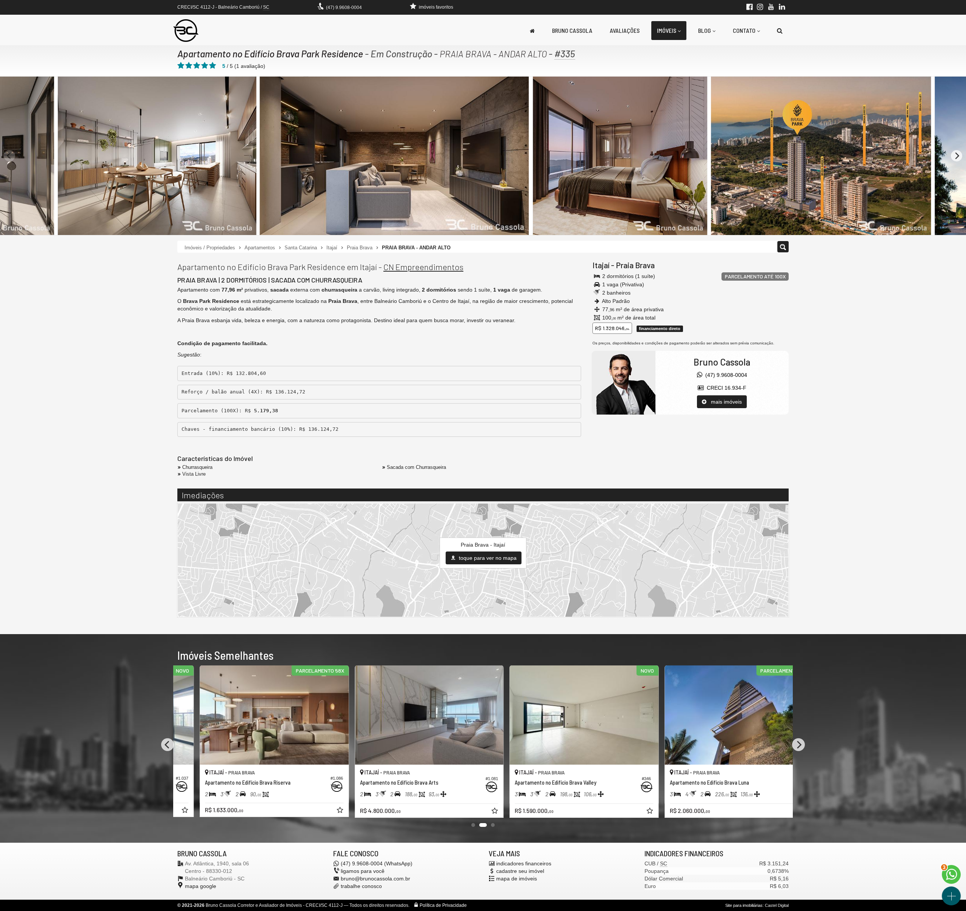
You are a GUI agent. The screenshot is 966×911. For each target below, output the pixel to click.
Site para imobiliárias (744, 905)
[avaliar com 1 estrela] (181, 65)
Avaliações (625, 30)
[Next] (956, 155)
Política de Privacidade (443, 905)
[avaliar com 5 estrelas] (212, 65)
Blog (704, 30)
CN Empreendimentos (423, 267)
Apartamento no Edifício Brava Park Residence (270, 53)
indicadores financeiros (523, 863)
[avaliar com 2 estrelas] (188, 65)
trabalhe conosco (361, 886)
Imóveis (666, 30)
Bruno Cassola (572, 30)
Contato (744, 30)
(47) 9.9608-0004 (344, 7)
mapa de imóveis (516, 879)
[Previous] (9, 155)
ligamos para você (363, 871)
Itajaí (600, 265)
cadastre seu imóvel (520, 871)
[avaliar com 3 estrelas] (196, 65)
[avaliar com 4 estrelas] (204, 65)
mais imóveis (724, 402)
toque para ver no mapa (487, 558)
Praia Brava (635, 265)
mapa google (200, 886)
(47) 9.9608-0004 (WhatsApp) (376, 863)
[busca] (779, 30)
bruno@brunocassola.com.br (375, 879)
